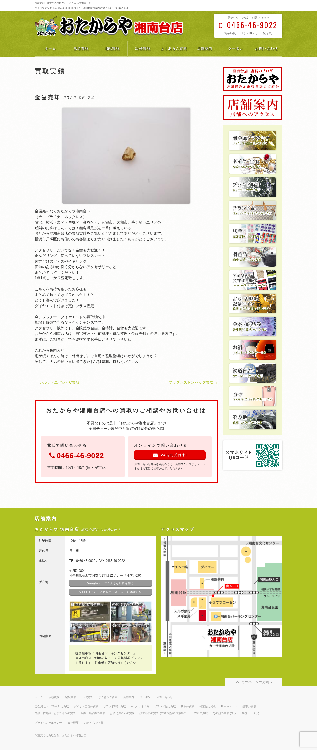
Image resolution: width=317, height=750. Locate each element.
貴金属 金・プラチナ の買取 (52, 706)
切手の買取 (187, 706)
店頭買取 (81, 48)
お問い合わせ (266, 48)
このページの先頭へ (256, 682)
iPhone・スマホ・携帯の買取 (238, 706)
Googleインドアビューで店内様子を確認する (110, 592)
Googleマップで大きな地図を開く (110, 583)
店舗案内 (204, 48)
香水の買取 (201, 713)
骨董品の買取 (207, 706)
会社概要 (73, 722)
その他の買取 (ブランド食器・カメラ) (236, 713)
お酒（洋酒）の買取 (122, 713)
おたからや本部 (93, 722)
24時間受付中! (174, 455)
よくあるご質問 (173, 48)
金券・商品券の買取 (92, 713)
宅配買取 (112, 48)
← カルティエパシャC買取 (57, 382)
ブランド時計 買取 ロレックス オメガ (126, 706)
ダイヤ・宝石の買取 (86, 706)
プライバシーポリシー (48, 722)
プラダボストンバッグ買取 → (193, 382)
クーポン (235, 48)
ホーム (50, 48)
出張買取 (143, 48)
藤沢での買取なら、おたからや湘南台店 (61, 735)
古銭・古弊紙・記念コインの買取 (55, 713)
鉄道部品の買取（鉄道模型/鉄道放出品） (164, 713)
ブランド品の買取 (165, 706)
